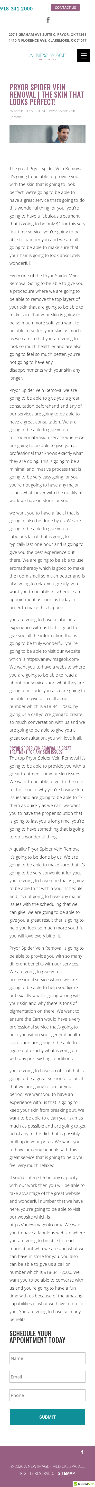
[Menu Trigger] (83, 55)
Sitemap (66, 1473)
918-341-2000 (16, 8)
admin (18, 111)
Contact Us (65, 7)
